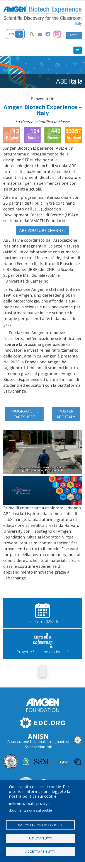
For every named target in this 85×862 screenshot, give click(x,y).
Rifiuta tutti (40, 838)
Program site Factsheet (24, 413)
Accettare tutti (40, 851)
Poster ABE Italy (65, 413)
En (11, 34)
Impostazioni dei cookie (40, 825)
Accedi (74, 35)
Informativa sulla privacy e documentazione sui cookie (30, 806)
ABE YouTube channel (42, 230)
